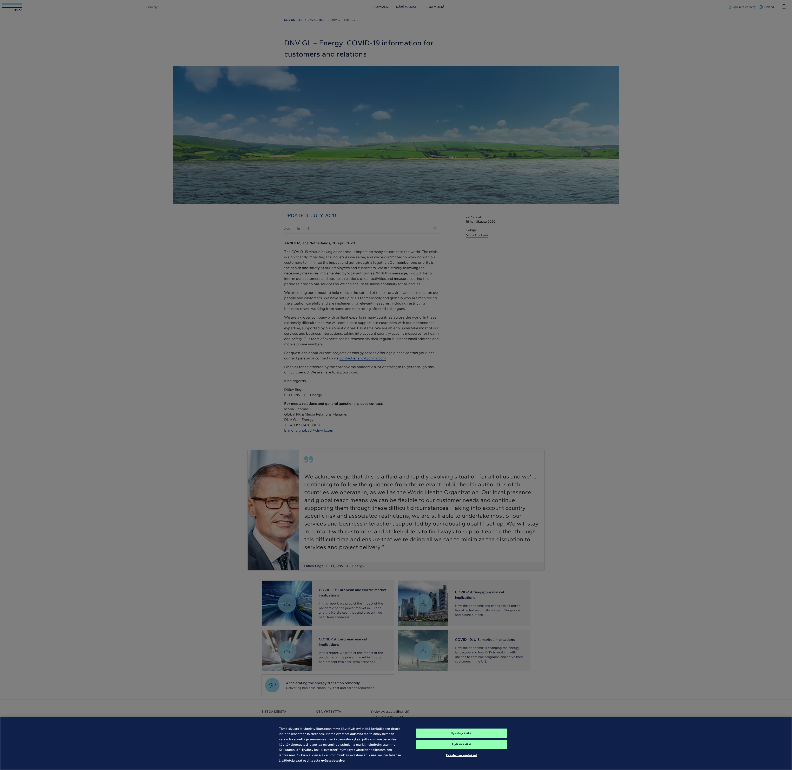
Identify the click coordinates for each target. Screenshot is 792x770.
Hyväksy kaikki (461, 733)
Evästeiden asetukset (461, 755)
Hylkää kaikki (461, 744)
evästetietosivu (333, 760)
